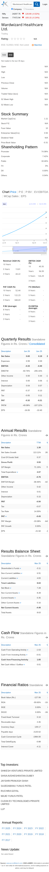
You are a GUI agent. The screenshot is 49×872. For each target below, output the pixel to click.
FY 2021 (6, 834)
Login (45, 4)
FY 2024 (17, 828)
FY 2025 (6, 828)
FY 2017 (6, 840)
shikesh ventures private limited (21, 771)
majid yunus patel (12, 796)
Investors (30, 9)
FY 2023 (28, 828)
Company (17, 9)
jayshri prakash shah (14, 781)
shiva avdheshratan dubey (17, 776)
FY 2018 (39, 834)
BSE (11, 55)
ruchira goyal (10, 791)
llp (3, 809)
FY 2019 (28, 834)
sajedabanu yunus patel (16, 786)
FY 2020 (17, 834)
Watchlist (38, 45)
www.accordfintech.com (14, 863)
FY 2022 (39, 828)
